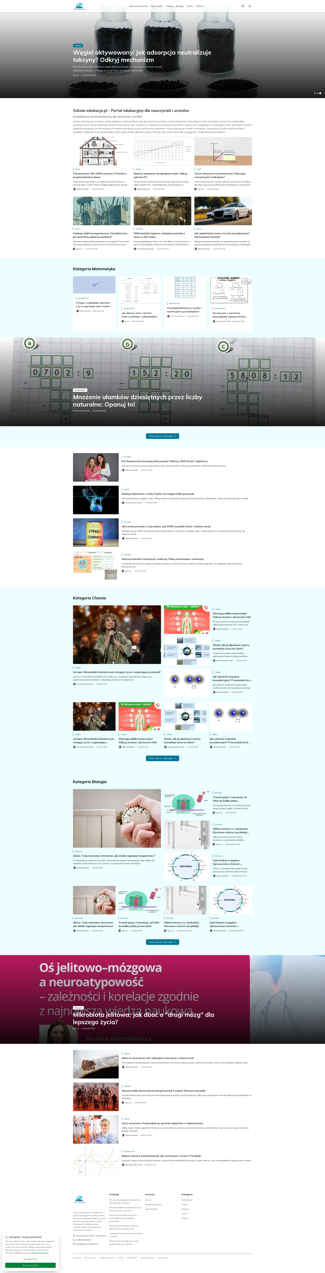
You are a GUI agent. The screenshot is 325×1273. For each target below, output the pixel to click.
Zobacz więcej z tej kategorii (161, 436)
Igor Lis (76, 75)
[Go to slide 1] (315, 93)
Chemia (169, 6)
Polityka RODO (131, 1258)
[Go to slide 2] (317, 93)
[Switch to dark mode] (249, 6)
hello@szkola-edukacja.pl (87, 1244)
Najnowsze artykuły (138, 6)
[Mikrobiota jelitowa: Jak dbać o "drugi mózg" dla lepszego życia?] (162, 999)
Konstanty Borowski (81, 411)
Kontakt (120, 1258)
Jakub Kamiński (151, 1209)
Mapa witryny (163, 1258)
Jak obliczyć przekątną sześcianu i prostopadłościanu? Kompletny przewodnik (123, 1218)
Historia (199, 6)
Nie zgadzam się (30, 1259)
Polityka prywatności (106, 1258)
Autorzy (149, 1194)
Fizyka (190, 6)
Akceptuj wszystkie (30, 1265)
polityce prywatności (39, 1253)
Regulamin (77, 1258)
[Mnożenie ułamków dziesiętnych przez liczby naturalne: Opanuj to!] (162, 381)
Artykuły (114, 1194)
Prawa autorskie (90, 1258)
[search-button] (243, 6)
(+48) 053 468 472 (83, 1240)
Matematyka (157, 6)
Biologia (180, 6)
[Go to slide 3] (320, 93)
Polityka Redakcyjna (147, 1258)
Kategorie (187, 1194)
